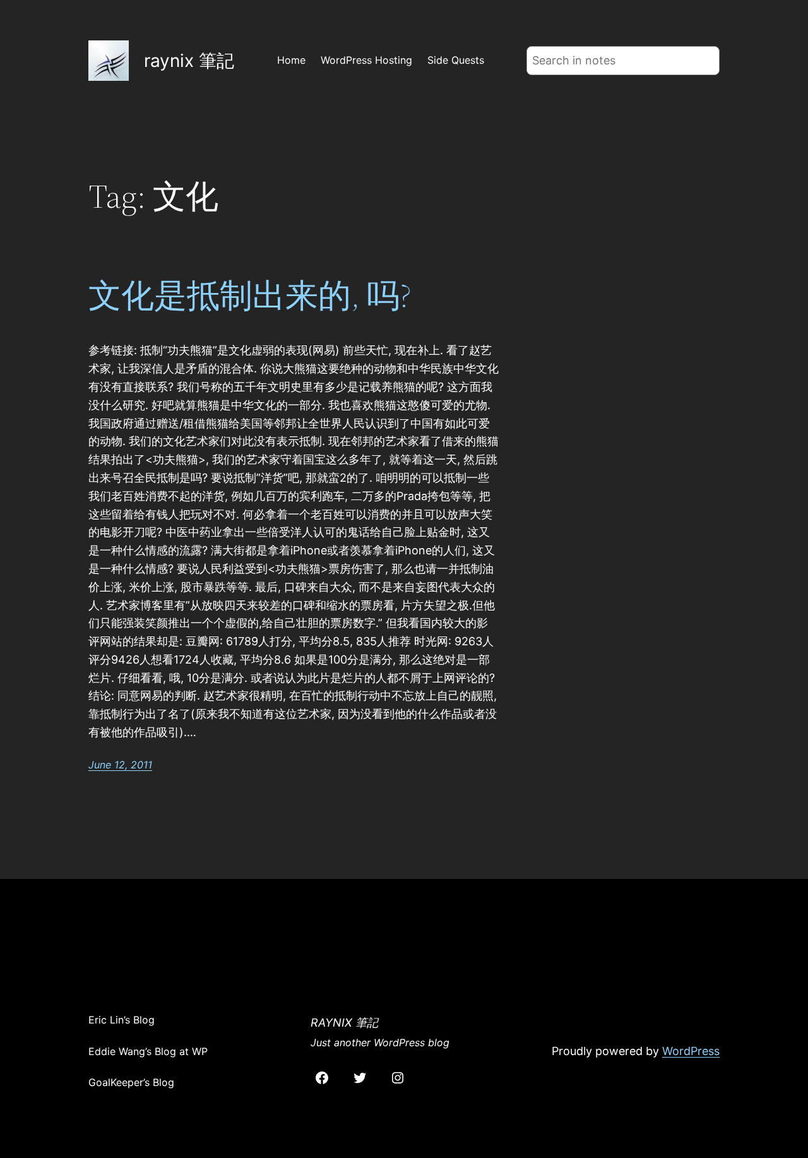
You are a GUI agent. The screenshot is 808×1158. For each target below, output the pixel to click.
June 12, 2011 (120, 764)
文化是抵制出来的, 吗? (250, 295)
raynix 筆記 (189, 60)
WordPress (691, 1051)
